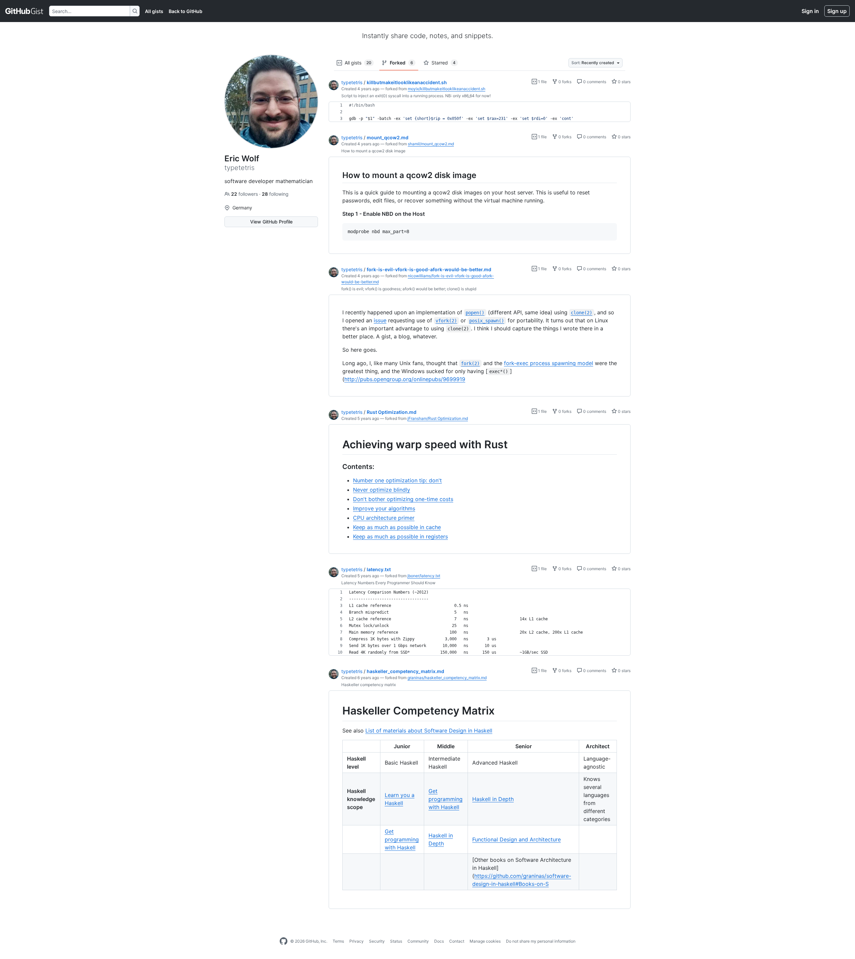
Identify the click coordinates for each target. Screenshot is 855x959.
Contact (456, 941)
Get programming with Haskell (446, 799)
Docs (439, 941)
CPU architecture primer (383, 517)
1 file (542, 81)
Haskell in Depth (493, 799)
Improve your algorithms (384, 508)
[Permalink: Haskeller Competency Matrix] (337, 711)
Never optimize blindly (381, 489)
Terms (338, 941)
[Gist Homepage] (24, 11)
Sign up (837, 11)
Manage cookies (485, 941)
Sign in (810, 11)
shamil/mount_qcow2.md (431, 143)
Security (377, 941)
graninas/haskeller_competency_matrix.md (447, 677)
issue (380, 320)
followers (245, 194)
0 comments (594, 81)
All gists (154, 11)
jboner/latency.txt (423, 575)
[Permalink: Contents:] (337, 467)
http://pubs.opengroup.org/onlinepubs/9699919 (404, 379)
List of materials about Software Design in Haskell (428, 730)
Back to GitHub (185, 11)
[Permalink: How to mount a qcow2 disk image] (337, 175)
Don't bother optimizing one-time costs (403, 499)
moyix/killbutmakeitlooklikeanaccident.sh (446, 88)
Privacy (356, 941)
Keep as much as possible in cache (397, 527)
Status (396, 941)
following (275, 194)
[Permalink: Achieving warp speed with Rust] (337, 444)
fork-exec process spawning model (548, 363)
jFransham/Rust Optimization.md (437, 418)
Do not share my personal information (540, 941)
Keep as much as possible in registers (400, 536)
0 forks (564, 81)
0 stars (624, 81)
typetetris (351, 82)
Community (418, 941)
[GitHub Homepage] (284, 941)
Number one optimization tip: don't (397, 480)
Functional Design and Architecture (516, 839)
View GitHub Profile (271, 221)
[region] (479, 112)
